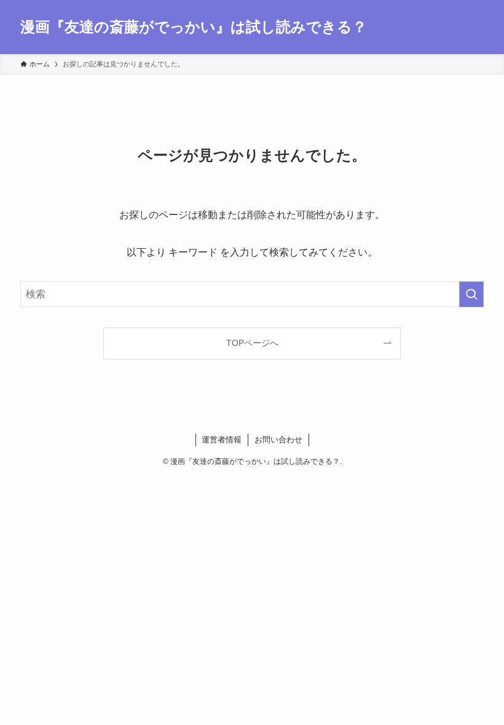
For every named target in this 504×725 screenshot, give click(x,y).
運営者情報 (222, 439)
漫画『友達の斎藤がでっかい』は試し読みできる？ (193, 27)
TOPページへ (252, 343)
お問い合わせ (278, 439)
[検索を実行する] (471, 294)
